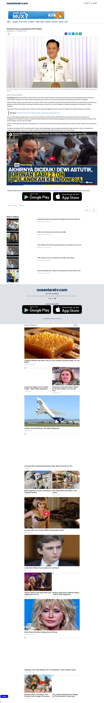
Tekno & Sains (40, 22)
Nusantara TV (21, 205)
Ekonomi (15, 22)
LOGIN (95, 3)
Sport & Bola (23, 22)
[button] (66, 34)
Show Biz (48, 22)
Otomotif (31, 22)
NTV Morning (14, 205)
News (8, 22)
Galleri (61, 22)
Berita (9, 205)
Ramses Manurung (17, 95)
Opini (66, 22)
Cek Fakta (55, 22)
